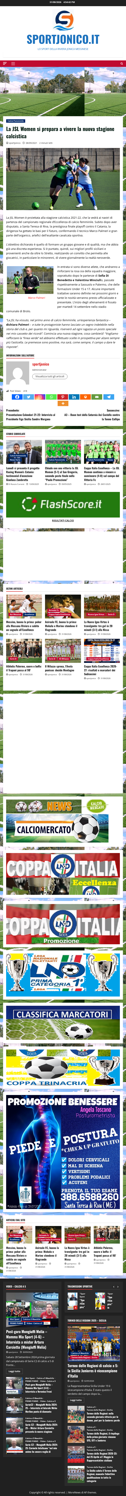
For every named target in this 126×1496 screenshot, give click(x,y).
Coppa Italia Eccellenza (59, 614)
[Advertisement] (63, 90)
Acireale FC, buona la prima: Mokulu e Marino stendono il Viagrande (61, 626)
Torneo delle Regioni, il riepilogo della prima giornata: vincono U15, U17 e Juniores (76, 1434)
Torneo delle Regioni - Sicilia (84, 1357)
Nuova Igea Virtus (96, 614)
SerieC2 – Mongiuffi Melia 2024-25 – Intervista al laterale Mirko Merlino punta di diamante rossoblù (14, 1405)
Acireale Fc (54, 610)
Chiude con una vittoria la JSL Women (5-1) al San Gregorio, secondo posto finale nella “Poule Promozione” (61, 474)
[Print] (85, 397)
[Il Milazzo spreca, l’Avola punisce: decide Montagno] (63, 651)
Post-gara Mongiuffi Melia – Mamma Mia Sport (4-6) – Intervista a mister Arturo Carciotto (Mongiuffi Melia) (26, 1339)
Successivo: (92, 414)
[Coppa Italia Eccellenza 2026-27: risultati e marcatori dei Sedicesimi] (102, 651)
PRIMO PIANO (16, 1323)
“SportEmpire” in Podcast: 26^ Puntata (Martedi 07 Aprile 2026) (72, 1301)
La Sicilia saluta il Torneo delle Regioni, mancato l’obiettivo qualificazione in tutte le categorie (76, 1474)
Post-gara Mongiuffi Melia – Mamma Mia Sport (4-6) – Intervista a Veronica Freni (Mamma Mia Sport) (14, 1385)
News (110, 459)
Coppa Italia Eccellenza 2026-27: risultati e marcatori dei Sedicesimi (100, 670)
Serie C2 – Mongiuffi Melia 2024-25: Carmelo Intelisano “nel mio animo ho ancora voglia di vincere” (14, 1445)
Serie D (111, 614)
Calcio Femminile (16, 121)
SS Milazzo (64, 658)
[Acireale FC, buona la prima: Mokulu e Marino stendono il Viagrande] (63, 607)
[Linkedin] (74, 397)
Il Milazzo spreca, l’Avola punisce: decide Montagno (59, 668)
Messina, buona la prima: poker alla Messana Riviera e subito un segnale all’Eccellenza (23, 626)
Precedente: (30, 414)
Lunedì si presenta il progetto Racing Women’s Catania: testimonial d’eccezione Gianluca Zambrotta (22, 474)
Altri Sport (14, 1319)
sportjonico (14, 142)
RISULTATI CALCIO (63, 520)
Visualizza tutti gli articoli (49, 376)
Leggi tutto (16, 1372)
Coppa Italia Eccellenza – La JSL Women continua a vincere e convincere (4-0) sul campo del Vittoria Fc (101, 474)
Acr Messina (15, 614)
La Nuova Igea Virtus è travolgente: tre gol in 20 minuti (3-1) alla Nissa (98, 626)
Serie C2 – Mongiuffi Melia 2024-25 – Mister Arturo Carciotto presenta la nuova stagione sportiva (14, 1425)
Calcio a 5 (91, 1407)
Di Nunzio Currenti (16, 484)
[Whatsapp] (51, 397)
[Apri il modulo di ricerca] (122, 64)
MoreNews (74, 1492)
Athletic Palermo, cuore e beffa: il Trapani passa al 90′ (24, 668)
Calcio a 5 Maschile (31, 1319)
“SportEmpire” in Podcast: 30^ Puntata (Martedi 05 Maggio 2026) (100, 1301)
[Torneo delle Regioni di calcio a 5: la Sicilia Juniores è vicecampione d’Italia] (94, 1343)
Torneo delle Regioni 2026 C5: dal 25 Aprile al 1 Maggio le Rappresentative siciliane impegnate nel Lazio (76, 1454)
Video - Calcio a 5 (34, 1323)
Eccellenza (29, 614)
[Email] (96, 397)
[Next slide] (118, 1287)
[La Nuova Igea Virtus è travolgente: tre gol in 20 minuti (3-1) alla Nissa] (102, 607)
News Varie (15, 459)
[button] (5, 63)
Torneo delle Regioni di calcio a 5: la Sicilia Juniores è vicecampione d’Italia (93, 1371)
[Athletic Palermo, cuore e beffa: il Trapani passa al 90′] (24, 651)
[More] (63, 403)
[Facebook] (17, 397)
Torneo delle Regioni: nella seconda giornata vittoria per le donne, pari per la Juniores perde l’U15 (76, 1414)
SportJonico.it (63, 39)
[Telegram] (108, 397)
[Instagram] (40, 397)
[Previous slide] (114, 1287)
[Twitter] (28, 397)
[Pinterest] (62, 397)
